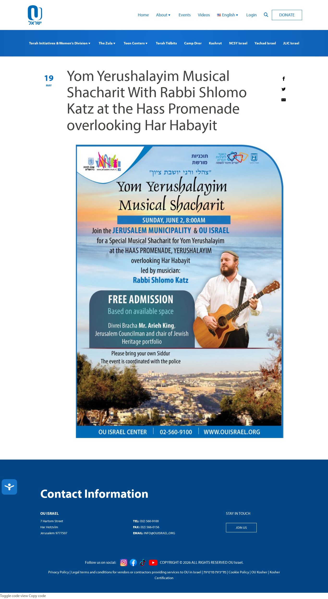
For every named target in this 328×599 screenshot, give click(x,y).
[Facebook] (283, 79)
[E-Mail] (283, 100)
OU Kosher (259, 572)
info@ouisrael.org (159, 533)
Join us (241, 527)
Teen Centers (135, 43)
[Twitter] (283, 89)
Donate (287, 15)
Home (143, 15)
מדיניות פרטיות (215, 572)
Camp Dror (193, 43)
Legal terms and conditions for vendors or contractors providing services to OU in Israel (136, 572)
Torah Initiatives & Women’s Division (58, 43)
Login (251, 15)
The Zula (106, 43)
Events (185, 15)
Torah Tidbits (166, 43)
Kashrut (215, 43)
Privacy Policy (58, 572)
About (162, 15)
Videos (204, 15)
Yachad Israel (265, 43)
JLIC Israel (291, 43)
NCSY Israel (238, 43)
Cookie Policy (239, 572)
